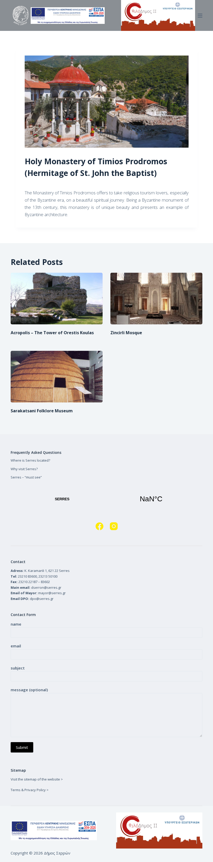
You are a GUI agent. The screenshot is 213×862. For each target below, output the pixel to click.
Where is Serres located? (30, 460)
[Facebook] (99, 526)
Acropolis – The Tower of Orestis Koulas (52, 333)
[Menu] (200, 15)
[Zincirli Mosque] (156, 298)
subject (18, 668)
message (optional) (29, 689)
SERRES (106, 499)
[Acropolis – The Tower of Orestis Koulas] (57, 298)
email (16, 645)
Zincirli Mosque (126, 333)
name (16, 624)
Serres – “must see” (26, 477)
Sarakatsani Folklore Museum (42, 411)
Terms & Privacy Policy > (30, 790)
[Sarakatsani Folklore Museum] (57, 376)
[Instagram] (114, 526)
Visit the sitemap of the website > (37, 779)
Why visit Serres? (24, 469)
